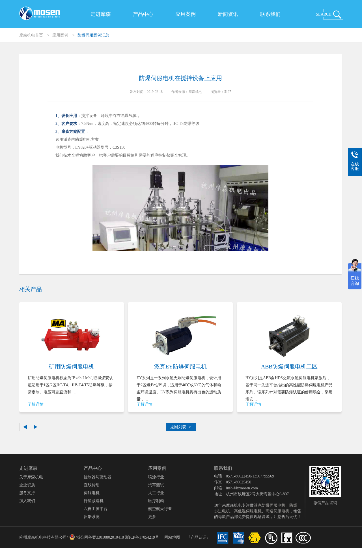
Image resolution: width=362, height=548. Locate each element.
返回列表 (180, 427)
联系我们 (270, 14)
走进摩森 (100, 14)
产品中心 (143, 14)
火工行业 (156, 493)
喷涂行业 (156, 477)
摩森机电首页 (31, 35)
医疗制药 (156, 501)
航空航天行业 (160, 509)
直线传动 (92, 485)
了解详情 (36, 404)
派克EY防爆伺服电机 (180, 366)
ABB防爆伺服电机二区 (289, 366)
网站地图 (172, 537)
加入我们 (27, 501)
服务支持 (27, 493)
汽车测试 (156, 485)
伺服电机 (92, 493)
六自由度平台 (95, 509)
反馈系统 (92, 517)
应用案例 (185, 14)
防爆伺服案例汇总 (93, 35)
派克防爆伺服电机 (269, 505)
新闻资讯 (228, 14)
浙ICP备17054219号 (142, 537)
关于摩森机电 (31, 477)
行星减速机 (94, 501)
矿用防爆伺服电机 (71, 366)
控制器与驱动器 (97, 477)
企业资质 (27, 485)
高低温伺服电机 (248, 511)
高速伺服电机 (277, 511)
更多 (152, 517)
